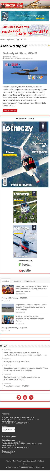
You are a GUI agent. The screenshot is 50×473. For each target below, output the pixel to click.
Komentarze (29, 281)
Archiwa (5, 426)
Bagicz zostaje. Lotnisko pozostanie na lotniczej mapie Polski (30, 318)
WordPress (21, 461)
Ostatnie (5, 281)
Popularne (17, 281)
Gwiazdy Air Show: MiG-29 (20, 53)
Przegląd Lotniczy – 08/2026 (14, 298)
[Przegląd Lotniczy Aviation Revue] (25, 4)
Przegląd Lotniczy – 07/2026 (14, 328)
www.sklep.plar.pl (8, 453)
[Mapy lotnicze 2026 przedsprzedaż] (25, 30)
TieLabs (41, 461)
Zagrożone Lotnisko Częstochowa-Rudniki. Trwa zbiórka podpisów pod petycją (32, 307)
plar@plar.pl (11, 421)
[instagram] (26, 464)
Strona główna (8, 40)
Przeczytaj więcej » (10, 110)
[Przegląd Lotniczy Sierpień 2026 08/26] (25, 16)
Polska (16, 57)
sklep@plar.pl (12, 445)
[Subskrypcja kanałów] (49, 45)
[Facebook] (23, 464)
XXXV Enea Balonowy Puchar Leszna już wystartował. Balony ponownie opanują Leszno (32, 288)
